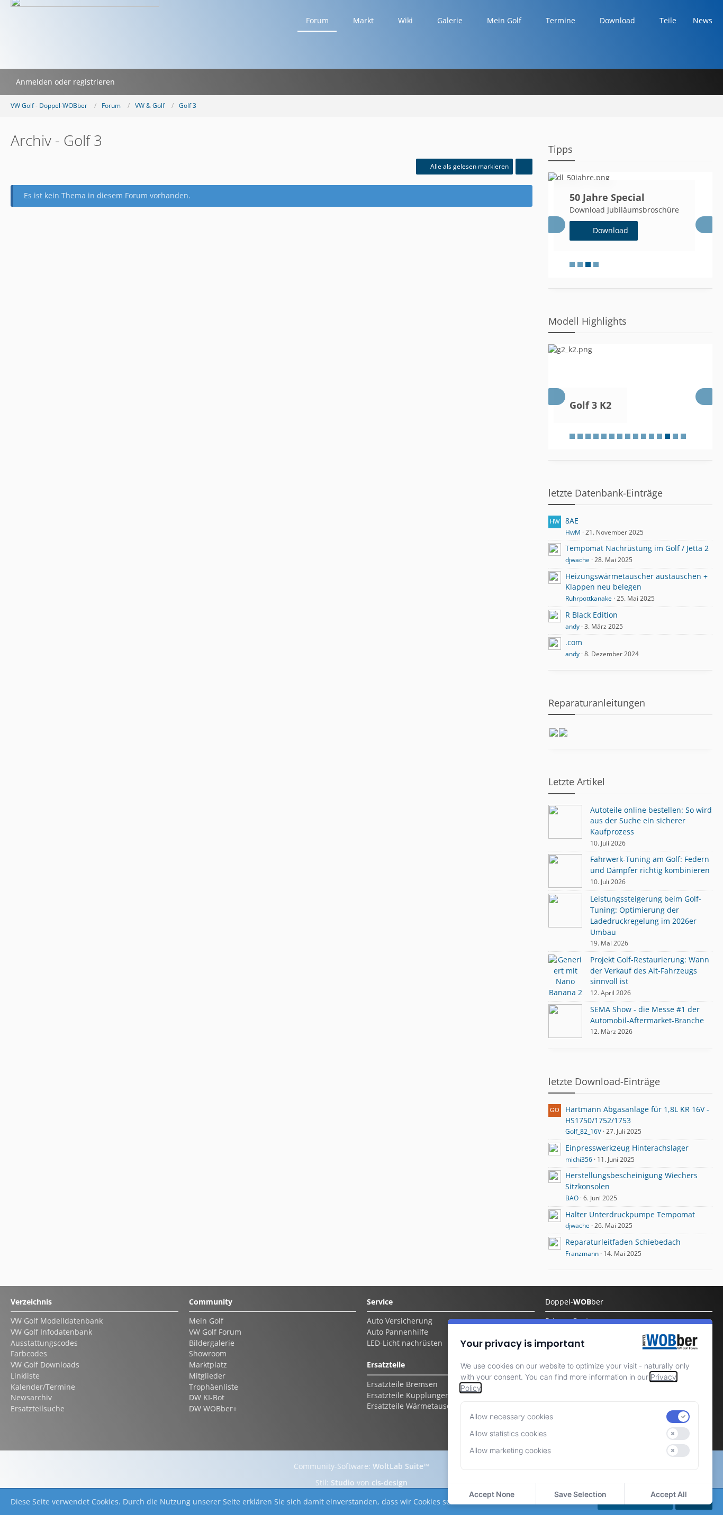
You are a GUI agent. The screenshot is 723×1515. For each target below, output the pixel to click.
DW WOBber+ (213, 1408)
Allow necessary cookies (511, 1416)
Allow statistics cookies (508, 1433)
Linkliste (25, 1376)
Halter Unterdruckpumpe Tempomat (630, 1214)
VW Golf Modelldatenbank (57, 1321)
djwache (577, 559)
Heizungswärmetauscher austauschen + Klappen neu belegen (636, 581)
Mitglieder (207, 1376)
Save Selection (580, 1494)
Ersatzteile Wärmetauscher (415, 1406)
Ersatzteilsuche (38, 1408)
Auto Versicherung (399, 1321)
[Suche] (134, 82)
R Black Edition (591, 615)
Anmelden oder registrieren (65, 82)
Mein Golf (206, 1321)
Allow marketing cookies (510, 1450)
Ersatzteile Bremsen (402, 1384)
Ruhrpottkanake (588, 598)
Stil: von (361, 1482)
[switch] (678, 1416)
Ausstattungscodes (44, 1343)
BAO (572, 1197)
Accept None (491, 1494)
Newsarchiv (31, 1397)
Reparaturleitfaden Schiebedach (623, 1242)
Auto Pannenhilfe (397, 1332)
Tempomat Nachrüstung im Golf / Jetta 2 (637, 548)
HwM (573, 532)
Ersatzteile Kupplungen (408, 1395)
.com (573, 642)
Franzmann (582, 1253)
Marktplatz (208, 1365)
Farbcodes (29, 1353)
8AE (572, 521)
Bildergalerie (211, 1343)
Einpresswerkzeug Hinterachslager (627, 1148)
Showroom (208, 1353)
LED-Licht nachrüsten (404, 1343)
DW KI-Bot (206, 1397)
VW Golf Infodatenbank (51, 1332)
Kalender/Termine (43, 1387)
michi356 (578, 1159)
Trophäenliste (213, 1387)
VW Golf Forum (215, 1332)
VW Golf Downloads (45, 1365)
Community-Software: (361, 1466)
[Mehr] (524, 167)
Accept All (668, 1494)
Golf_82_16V (583, 1131)
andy (572, 626)
